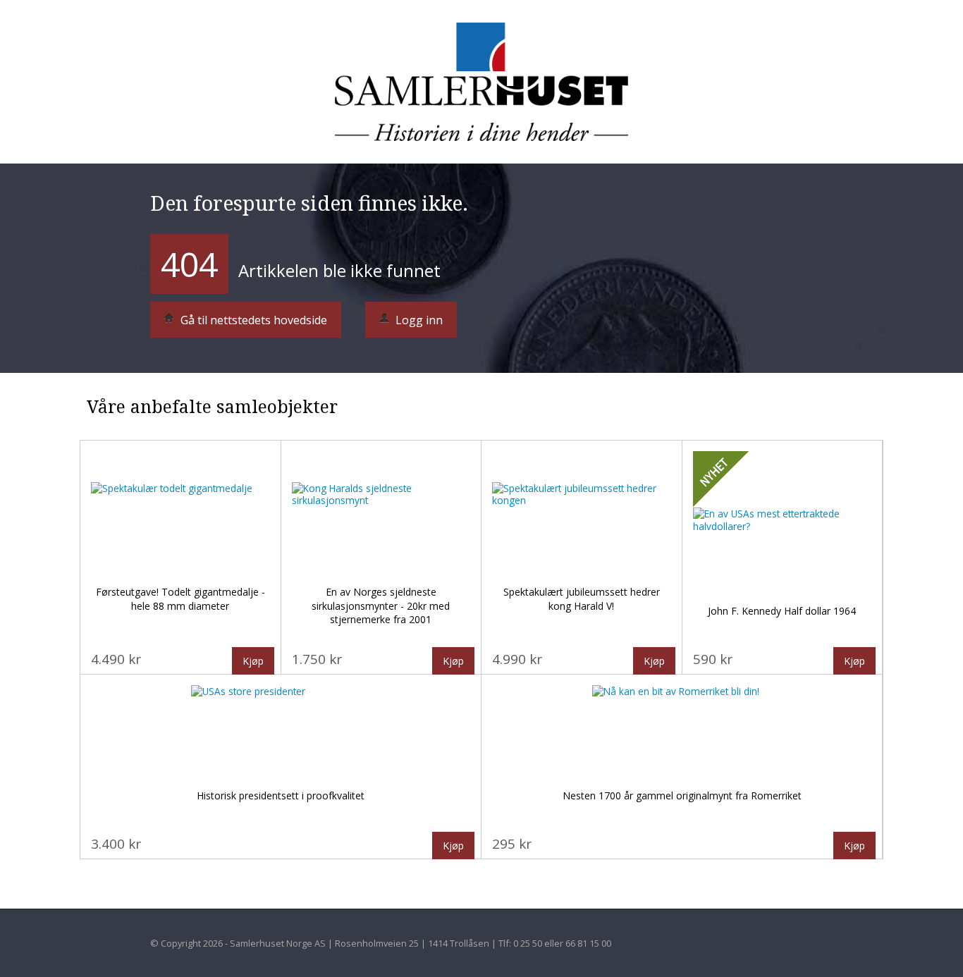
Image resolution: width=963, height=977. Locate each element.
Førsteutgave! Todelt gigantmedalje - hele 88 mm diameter (180, 599)
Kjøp (253, 661)
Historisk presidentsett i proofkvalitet (280, 795)
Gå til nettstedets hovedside (252, 320)
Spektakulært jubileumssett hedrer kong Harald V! (581, 599)
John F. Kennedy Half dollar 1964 (782, 610)
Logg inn (418, 320)
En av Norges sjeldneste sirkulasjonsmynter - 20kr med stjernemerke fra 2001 (381, 605)
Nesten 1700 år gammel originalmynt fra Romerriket (682, 795)
